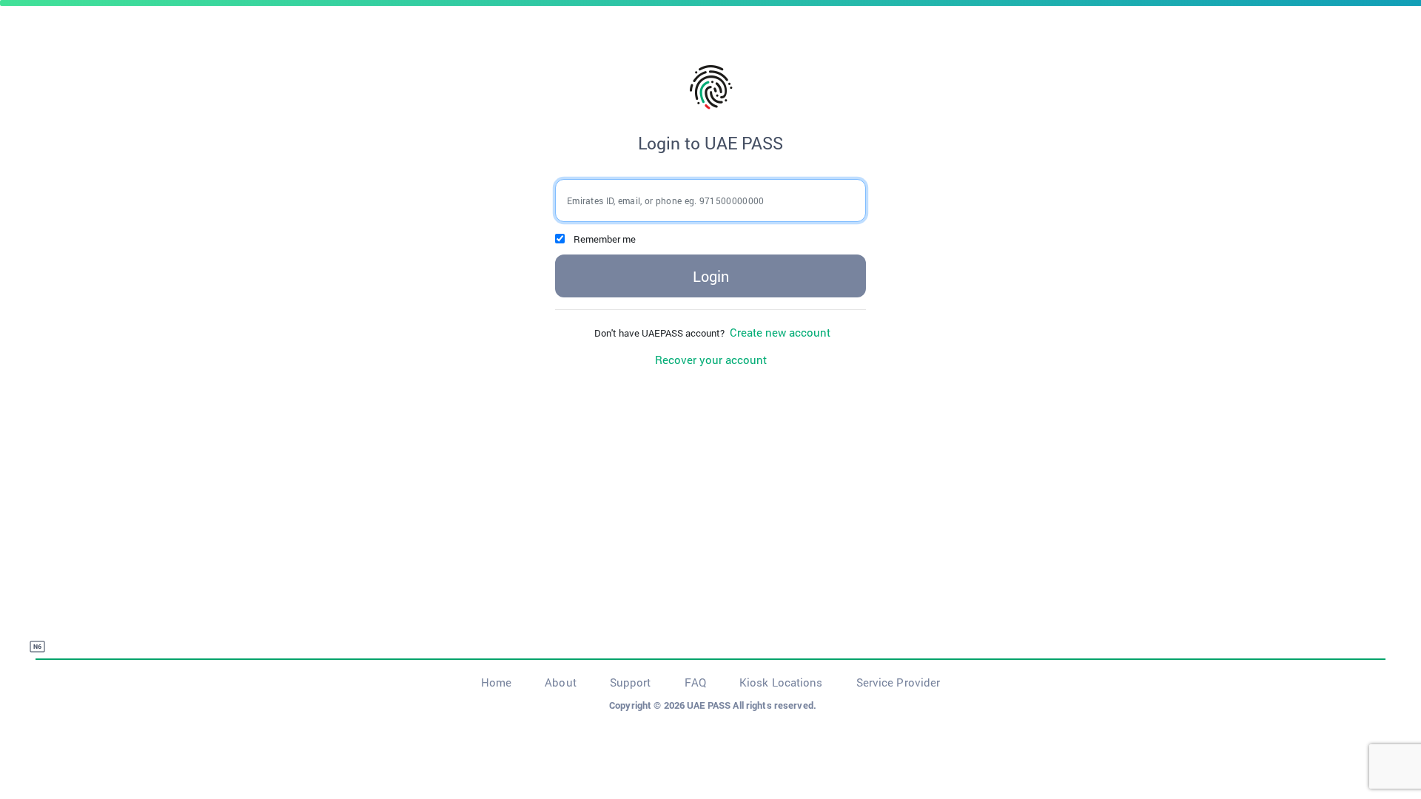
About (561, 682)
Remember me (605, 239)
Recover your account (711, 359)
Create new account (778, 332)
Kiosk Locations (781, 682)
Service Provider (898, 682)
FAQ (695, 682)
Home (496, 682)
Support (630, 682)
